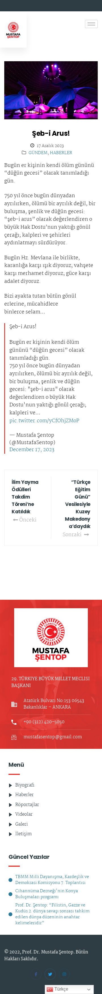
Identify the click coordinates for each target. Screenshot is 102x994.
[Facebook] (36, 974)
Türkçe (60, 989)
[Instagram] (64, 974)
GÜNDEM (38, 153)
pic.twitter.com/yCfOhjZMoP (44, 421)
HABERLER (61, 153)
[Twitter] (50, 974)
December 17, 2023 (31, 450)
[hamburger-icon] (91, 24)
